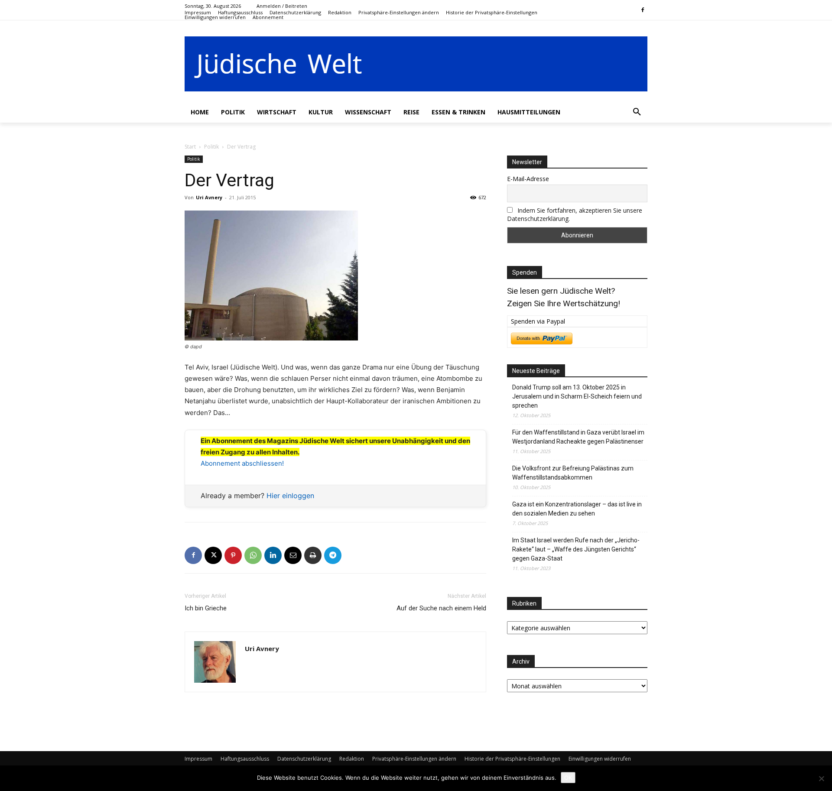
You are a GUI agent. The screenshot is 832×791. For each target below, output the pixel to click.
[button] (398, 12)
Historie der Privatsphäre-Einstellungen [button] (512, 758)
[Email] (293, 555)
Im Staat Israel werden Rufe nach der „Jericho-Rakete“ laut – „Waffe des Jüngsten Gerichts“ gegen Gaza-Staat (576, 549)
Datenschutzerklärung (304, 758)
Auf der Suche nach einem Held (441, 608)
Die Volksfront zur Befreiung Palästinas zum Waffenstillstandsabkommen (573, 473)
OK (568, 777)
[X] (213, 555)
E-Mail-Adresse (528, 179)
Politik (211, 146)
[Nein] (821, 778)
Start (190, 146)
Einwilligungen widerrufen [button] (600, 758)
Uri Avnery (209, 197)
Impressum (198, 758)
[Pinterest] (233, 555)
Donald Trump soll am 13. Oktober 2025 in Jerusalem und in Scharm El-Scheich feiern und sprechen (577, 396)
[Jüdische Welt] (416, 63)
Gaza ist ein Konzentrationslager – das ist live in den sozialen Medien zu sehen (577, 509)
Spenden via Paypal (538, 321)
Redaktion (351, 758)
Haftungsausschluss (245, 758)
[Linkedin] (273, 555)
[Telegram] (332, 555)
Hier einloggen (290, 495)
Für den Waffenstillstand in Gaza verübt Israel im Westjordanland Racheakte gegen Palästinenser (578, 437)
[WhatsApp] (253, 555)
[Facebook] (642, 11)
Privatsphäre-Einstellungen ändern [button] (414, 758)
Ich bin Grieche (206, 608)
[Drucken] (313, 555)
